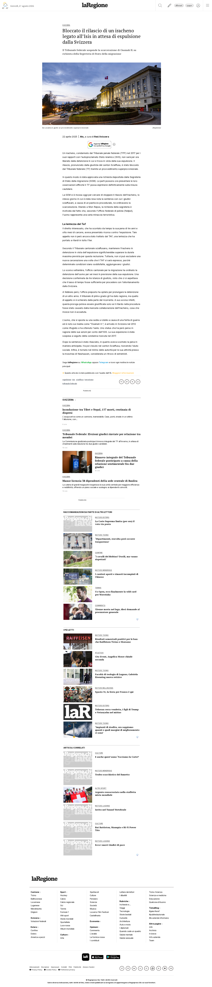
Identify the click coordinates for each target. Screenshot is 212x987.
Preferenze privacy (67, 970)
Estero (34, 927)
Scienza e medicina (157, 895)
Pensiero (94, 899)
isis (73, 380)
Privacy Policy (36, 970)
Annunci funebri (88, 967)
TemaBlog (154, 908)
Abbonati (178, 5)
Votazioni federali (38, 921)
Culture (64, 934)
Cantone (35, 892)
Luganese (35, 905)
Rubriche (124, 901)
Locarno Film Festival (99, 912)
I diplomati (123, 928)
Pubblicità (77, 967)
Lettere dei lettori (126, 892)
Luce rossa (65, 925)
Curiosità (123, 918)
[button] (122, 968)
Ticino (33, 895)
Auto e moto (125, 924)
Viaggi (122, 908)
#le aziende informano (159, 918)
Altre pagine (155, 924)
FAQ (70, 967)
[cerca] (160, 5)
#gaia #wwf (154, 911)
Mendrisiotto (36, 909)
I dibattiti (123, 895)
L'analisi (93, 933)
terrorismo (89, 380)
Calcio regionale (67, 902)
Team (151, 940)
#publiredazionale (157, 914)
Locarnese (35, 902)
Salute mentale (126, 934)
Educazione (154, 899)
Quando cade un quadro (130, 931)
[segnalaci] (169, 5)
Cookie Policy (51, 970)
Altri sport (64, 915)
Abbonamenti (34, 967)
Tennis (63, 909)
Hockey (63, 895)
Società (93, 905)
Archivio (152, 930)
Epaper (189, 5)
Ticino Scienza (155, 892)
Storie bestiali (125, 914)
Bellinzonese (36, 899)
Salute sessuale (126, 938)
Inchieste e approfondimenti (126, 904)
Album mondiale (67, 929)
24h (151, 927)
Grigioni (34, 912)
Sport (63, 892)
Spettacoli (94, 892)
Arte (62, 938)
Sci (61, 905)
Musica (93, 909)
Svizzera (35, 918)
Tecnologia (124, 911)
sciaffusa (80, 380)
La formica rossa (97, 937)
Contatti (64, 967)
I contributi (94, 940)
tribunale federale (69, 384)
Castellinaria (95, 915)
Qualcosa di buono (157, 902)
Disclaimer (45, 967)
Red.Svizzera (101, 136)
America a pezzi (38, 937)
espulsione (66, 380)
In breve (152, 933)
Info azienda (154, 937)
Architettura (124, 921)
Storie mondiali (66, 919)
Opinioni (94, 927)
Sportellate (65, 922)
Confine (34, 930)
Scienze (93, 902)
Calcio (63, 899)
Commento (95, 930)
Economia (95, 921)
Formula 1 (64, 912)
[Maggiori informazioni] (114, 145)
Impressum (55, 967)
